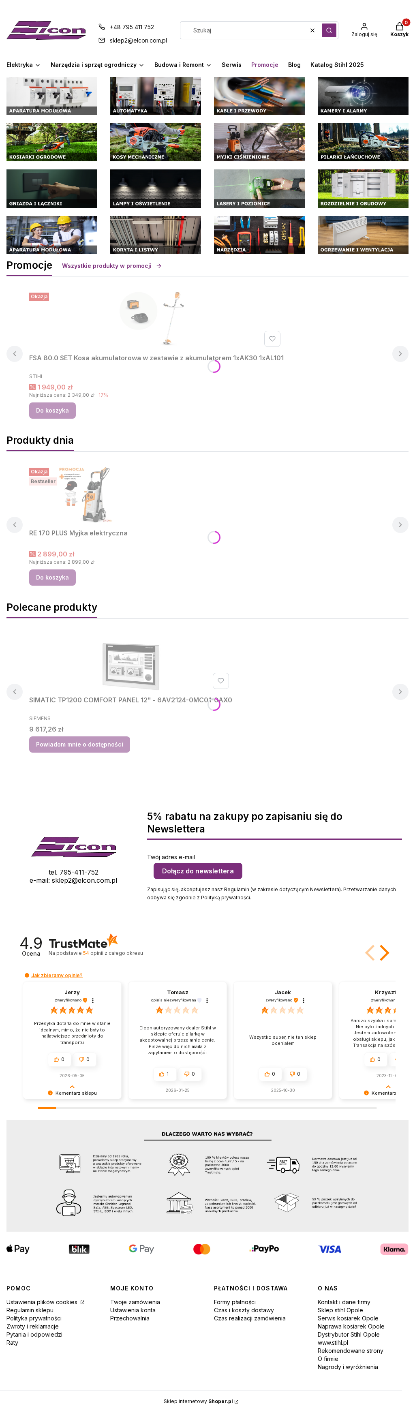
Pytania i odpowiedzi (34, 1334)
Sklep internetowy (198, 1401)
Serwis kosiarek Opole (348, 1318)
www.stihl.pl (333, 1342)
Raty (12, 1342)
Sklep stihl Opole (340, 1310)
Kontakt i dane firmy (344, 1302)
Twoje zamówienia (135, 1302)
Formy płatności (235, 1302)
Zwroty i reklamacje (32, 1326)
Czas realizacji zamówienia (250, 1318)
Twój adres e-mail (171, 857)
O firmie (328, 1358)
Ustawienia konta (133, 1310)
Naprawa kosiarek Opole (351, 1326)
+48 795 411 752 (132, 27)
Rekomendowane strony (350, 1350)
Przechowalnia (130, 1318)
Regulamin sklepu (29, 1310)
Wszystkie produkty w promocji (107, 265)
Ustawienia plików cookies (42, 1302)
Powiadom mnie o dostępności (79, 744)
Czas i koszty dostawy (244, 1310)
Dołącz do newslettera (198, 871)
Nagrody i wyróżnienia (348, 1366)
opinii (113, 953)
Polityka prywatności (34, 1318)
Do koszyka (52, 410)
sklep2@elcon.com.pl (138, 40)
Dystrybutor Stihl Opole (349, 1334)
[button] (329, 30)
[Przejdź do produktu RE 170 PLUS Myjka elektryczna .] (90, 494)
